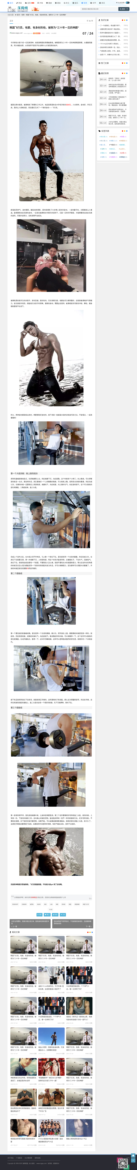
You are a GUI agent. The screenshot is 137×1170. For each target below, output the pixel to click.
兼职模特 (124, 145)
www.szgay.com (32, 33)
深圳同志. (25, 1163)
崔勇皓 (32, 904)
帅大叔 (113, 137)
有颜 (45, 904)
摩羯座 (123, 157)
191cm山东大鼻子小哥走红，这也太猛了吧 (111, 44)
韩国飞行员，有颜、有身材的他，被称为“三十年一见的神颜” (46, 15)
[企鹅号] (133, 1155)
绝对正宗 (114, 149)
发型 (29, 3)
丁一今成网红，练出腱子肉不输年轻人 (111, 25)
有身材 (39, 904)
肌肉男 (63, 904)
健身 (59, 3)
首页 (11, 3)
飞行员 (50, 909)
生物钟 (113, 157)
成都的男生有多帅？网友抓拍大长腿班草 (111, 29)
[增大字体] (92, 21)
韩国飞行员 (86, 904)
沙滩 (51, 904)
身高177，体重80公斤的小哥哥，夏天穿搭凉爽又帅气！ (111, 55)
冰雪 (123, 153)
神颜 (57, 904)
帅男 (123, 137)
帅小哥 (104, 141)
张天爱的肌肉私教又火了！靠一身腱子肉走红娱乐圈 (111, 36)
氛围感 (113, 153)
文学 (94, 3)
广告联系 (19, 1158)
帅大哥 (104, 137)
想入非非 (104, 145)
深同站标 (38, 1158)
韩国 (70, 904)
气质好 (113, 145)
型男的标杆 (15, 904)
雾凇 (104, 153)
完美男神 (24, 904)
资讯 (103, 3)
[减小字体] (88, 21)
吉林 (104, 149)
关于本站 (10, 1158)
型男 (85, 3)
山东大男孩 (124, 149)
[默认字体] (90, 21)
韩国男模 (77, 904)
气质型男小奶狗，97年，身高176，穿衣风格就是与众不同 (111, 51)
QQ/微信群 (28, 1158)
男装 (20, 3)
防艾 (67, 3)
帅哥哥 (123, 141)
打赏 (40, 915)
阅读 (55, 915)
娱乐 (76, 3)
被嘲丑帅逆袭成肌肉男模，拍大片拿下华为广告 (111, 40)
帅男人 (113, 141)
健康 (50, 3)
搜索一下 (125, 9)
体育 (104, 157)
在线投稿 (121, 3)
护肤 (41, 3)
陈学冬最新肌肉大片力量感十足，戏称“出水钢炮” (111, 33)
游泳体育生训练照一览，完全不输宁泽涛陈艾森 (111, 47)
